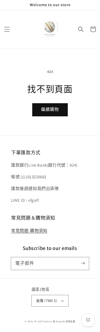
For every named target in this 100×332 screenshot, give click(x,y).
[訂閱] (83, 263)
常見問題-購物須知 (29, 230)
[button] (7, 29)
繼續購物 (50, 109)
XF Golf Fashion (43, 321)
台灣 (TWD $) (46, 300)
